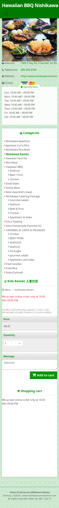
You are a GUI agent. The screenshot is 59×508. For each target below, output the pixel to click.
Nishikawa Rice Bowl (18, 149)
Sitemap (7, 495)
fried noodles (14, 264)
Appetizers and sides (22, 259)
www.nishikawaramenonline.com (39, 495)
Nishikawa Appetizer (18, 141)
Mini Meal (11, 162)
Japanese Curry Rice (17, 145)
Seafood (15, 170)
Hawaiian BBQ (14, 167)
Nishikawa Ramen (17, 154)
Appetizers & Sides (21, 217)
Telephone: (11, 69)
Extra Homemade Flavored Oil (23, 226)
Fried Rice (11, 268)
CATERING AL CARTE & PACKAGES (25, 230)
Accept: (8, 82)
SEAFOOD (15, 242)
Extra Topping (14, 221)
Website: (9, 76)
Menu (7, 289)
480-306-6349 (29, 69)
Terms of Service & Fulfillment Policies (29, 492)
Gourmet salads (19, 200)
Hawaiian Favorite (16, 158)
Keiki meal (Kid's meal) (19, 192)
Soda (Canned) (14, 272)
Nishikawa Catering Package (23, 196)
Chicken (14, 179)
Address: (9, 63)
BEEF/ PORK (17, 238)
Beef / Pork (16, 175)
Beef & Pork (17, 208)
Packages (15, 251)
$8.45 (7, 326)
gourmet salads (19, 255)
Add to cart (45, 375)
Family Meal (13, 188)
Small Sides (12, 183)
